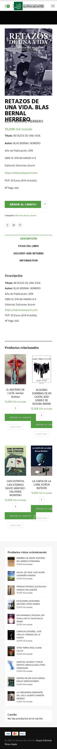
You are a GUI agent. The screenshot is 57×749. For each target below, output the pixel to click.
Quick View (15, 383)
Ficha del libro (28, 246)
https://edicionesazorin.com (21, 173)
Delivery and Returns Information (29, 257)
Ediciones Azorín (22, 215)
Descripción (28, 239)
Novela (33, 215)
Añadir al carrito (23, 204)
